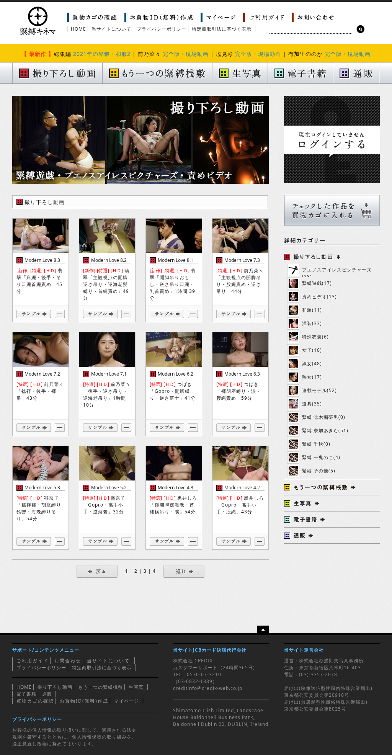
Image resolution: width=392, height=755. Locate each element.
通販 (47, 694)
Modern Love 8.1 (175, 260)
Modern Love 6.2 (175, 374)
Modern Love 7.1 (109, 374)
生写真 (136, 687)
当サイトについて (111, 29)
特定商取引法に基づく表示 (222, 29)
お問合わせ (67, 660)
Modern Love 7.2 (42, 374)
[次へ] (183, 571)
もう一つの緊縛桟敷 (100, 687)
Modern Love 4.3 (175, 487)
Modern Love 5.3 (42, 487)
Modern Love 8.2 (109, 260)
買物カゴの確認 (35, 701)
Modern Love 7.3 (242, 260)
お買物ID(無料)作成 (84, 701)
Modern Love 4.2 (242, 487)
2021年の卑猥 (91, 53)
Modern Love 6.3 (242, 374)
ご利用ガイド (32, 660)
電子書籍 (26, 694)
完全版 (171, 53)
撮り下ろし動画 (55, 687)
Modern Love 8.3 (42, 260)
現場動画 (197, 53)
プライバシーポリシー (161, 29)
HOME (78, 29)
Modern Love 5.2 (109, 487)
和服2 (123, 53)
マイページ (126, 701)
